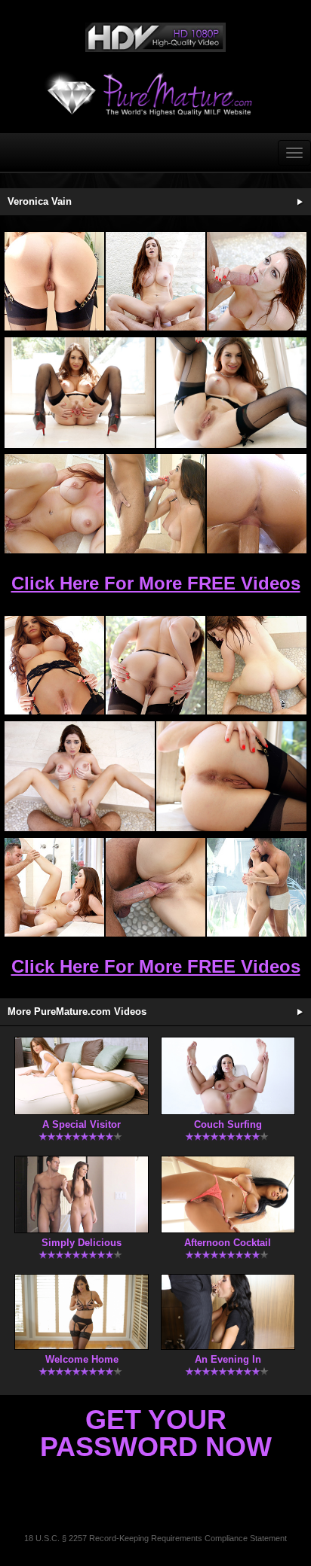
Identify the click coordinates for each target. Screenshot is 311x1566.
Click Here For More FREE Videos (155, 583)
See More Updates (299, 201)
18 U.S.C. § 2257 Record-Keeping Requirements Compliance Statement (155, 1538)
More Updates (299, 1012)
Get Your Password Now (156, 1433)
